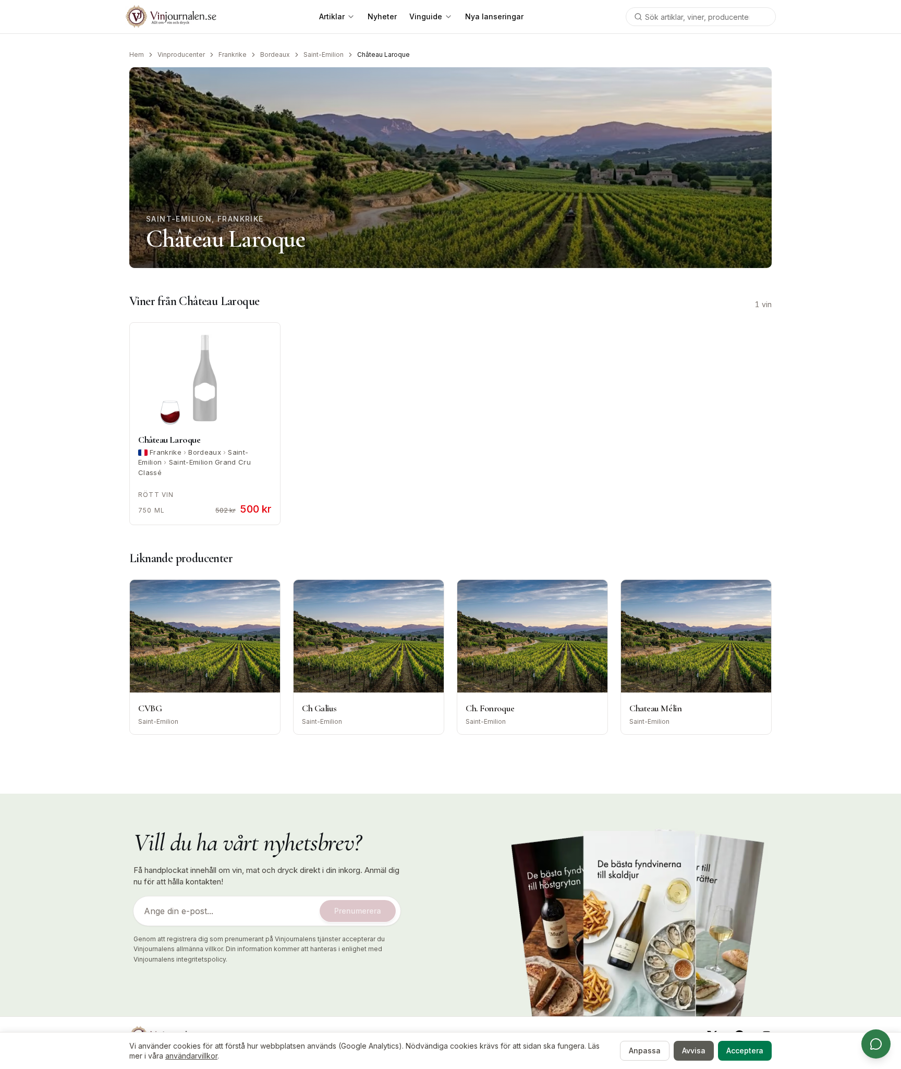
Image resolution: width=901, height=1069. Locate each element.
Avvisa (693, 1050)
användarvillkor (191, 1055)
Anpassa (645, 1050)
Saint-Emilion (323, 54)
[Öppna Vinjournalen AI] (876, 1044)
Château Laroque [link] (383, 54)
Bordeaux (275, 54)
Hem (136, 54)
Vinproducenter (181, 54)
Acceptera (744, 1050)
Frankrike (232, 54)
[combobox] (701, 16)
